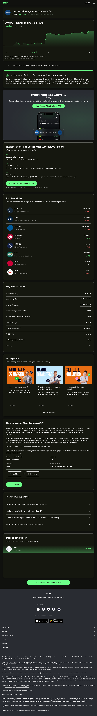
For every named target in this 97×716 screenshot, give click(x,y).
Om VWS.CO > (18, 65)
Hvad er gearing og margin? (18, 387)
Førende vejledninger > (51, 65)
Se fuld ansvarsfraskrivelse (22, 687)
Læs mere (12, 405)
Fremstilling (15, 474)
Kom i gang (14, 485)
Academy (47, 187)
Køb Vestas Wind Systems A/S (48, 106)
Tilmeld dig (7, 56)
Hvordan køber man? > (34, 65)
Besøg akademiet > (50, 412)
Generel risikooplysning (7, 694)
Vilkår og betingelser (10, 687)
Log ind (87, 3)
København (32, 474)
